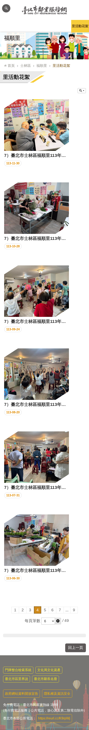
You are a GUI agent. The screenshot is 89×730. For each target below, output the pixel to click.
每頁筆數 (32, 621)
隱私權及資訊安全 (57, 693)
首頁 (11, 65)
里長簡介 (26, 26)
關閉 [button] (82, 90)
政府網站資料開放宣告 (21, 693)
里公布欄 (9, 26)
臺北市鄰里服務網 (44, 10)
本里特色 (62, 26)
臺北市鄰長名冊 (45, 679)
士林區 (25, 65)
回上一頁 (75, 648)
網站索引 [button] (6, 8)
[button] (58, 621)
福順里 (41, 65)
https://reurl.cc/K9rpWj (54, 718)
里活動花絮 (80, 26)
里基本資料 (44, 26)
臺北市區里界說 (16, 679)
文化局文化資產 (48, 670)
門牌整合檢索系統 (18, 670)
